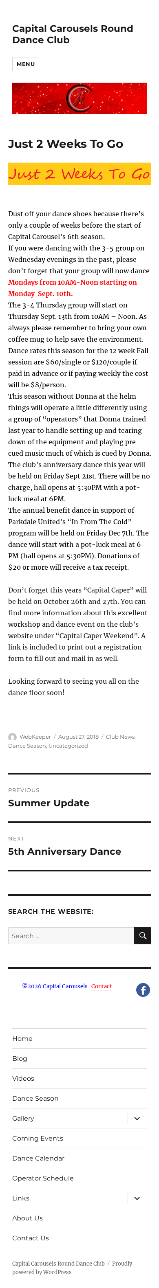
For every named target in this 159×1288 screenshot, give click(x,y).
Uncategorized (68, 745)
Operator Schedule (43, 1178)
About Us (27, 1218)
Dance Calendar (38, 1158)
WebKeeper (35, 736)
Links (20, 1198)
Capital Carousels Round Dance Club (58, 1263)
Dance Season (27, 745)
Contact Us (30, 1238)
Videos (23, 1078)
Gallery (23, 1118)
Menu (26, 64)
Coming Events (37, 1138)
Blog (19, 1058)
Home (22, 1038)
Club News (120, 736)
